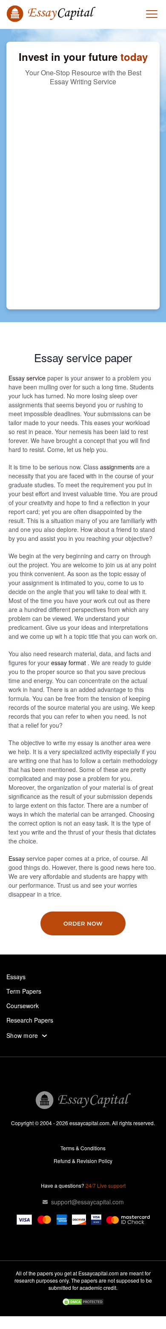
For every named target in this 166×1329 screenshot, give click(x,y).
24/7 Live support (106, 1185)
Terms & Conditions (83, 1148)
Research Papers (29, 1020)
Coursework (22, 1005)
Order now (83, 923)
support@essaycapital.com (87, 1202)
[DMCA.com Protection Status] (83, 1303)
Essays (16, 976)
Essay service (28, 378)
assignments (118, 467)
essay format (69, 662)
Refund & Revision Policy (83, 1160)
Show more (22, 1035)
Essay (17, 858)
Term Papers (23, 991)
